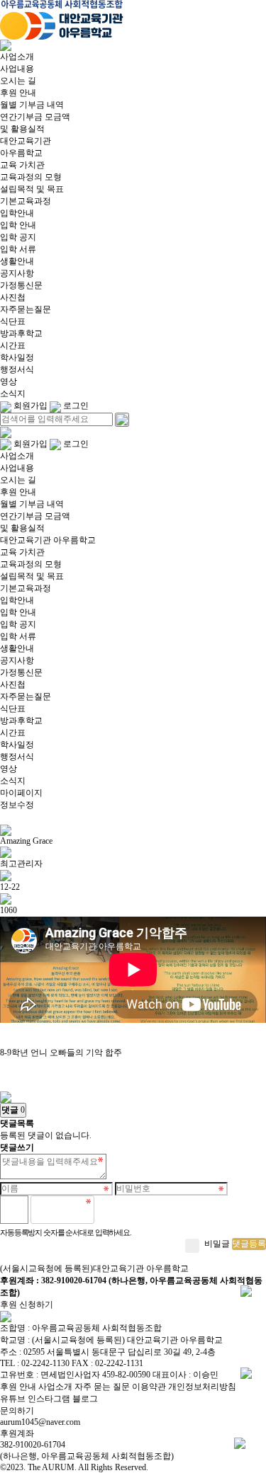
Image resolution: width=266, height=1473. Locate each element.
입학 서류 (18, 249)
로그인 (75, 406)
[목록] (5, 1096)
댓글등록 (249, 1244)
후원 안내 (18, 93)
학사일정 (17, 357)
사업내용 (17, 69)
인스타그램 (49, 1399)
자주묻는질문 (25, 309)
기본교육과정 (25, 201)
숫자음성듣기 (110, 1210)
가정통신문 (21, 285)
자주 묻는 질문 (102, 1387)
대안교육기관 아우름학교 (48, 540)
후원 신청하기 (26, 1304)
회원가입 (29, 406)
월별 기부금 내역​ (32, 105)
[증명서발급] (246, 1290)
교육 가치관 (22, 165)
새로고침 (141, 1210)
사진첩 (13, 297)
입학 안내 (18, 225)
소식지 (13, 394)
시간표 (13, 345)
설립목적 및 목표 (32, 189)
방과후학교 (21, 333)
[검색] (122, 420)
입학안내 (17, 213)
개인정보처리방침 (202, 1387)
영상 (8, 381)
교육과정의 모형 (31, 177)
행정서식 (17, 369)
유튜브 (13, 1399)
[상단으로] (239, 1442)
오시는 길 (18, 81)
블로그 (85, 1399)
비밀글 (217, 1244)
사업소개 (17, 57)
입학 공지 (18, 237)
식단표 (13, 321)
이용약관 (149, 1387)
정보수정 (17, 805)
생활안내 (17, 261)
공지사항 (17, 273)
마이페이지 (21, 793)
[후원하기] (246, 1372)
